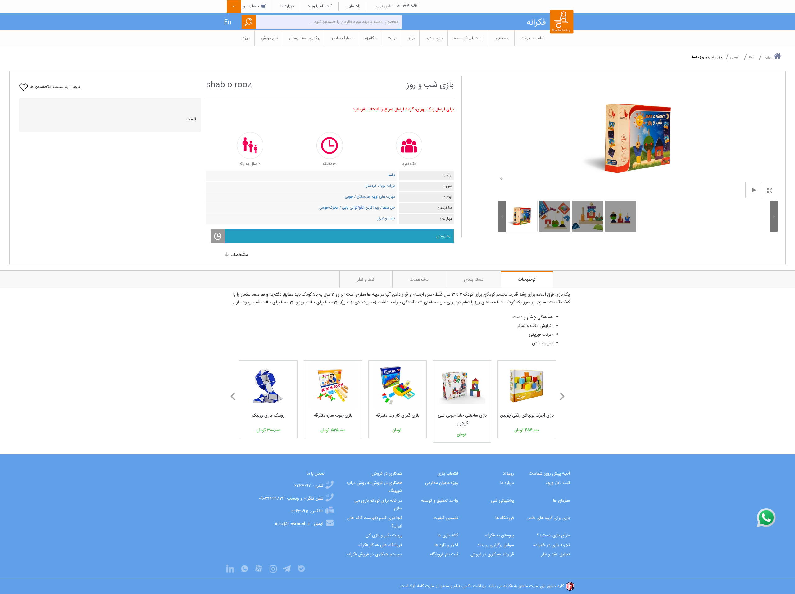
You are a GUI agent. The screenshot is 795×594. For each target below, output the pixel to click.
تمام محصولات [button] (533, 38)
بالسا (391, 175)
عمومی (735, 57)
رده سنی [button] (503, 38)
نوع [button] (412, 38)
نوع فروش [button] (269, 38)
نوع (751, 57)
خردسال (371, 186)
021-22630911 (407, 6)
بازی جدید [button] (434, 38)
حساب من (246, 6)
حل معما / (387, 208)
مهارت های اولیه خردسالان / (374, 197)
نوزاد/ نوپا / (386, 186)
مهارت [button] (393, 38)
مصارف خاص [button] (342, 38)
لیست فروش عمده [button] (469, 38)
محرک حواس (328, 208)
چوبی (349, 197)
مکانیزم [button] (370, 38)
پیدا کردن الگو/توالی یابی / (358, 208)
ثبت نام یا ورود (320, 6)
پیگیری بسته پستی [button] (304, 38)
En (227, 22)
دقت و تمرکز (386, 218)
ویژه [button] (246, 38)
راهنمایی (353, 6)
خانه (768, 58)
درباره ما (287, 6)
